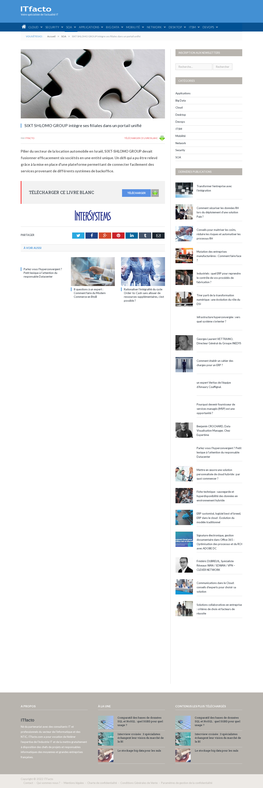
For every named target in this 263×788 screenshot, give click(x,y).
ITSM (192, 27)
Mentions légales (74, 782)
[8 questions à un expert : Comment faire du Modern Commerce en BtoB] (93, 271)
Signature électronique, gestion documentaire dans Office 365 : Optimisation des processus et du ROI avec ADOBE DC (219, 542)
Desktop (175, 27)
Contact (28, 782)
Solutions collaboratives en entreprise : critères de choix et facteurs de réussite (219, 609)
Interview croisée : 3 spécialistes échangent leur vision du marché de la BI (141, 737)
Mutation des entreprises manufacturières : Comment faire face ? (219, 256)
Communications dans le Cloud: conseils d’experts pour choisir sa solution (216, 587)
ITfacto (29, 138)
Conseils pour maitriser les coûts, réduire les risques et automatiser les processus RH (219, 234)
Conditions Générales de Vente (139, 782)
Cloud (33, 27)
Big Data (112, 27)
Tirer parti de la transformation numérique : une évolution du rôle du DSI (218, 300)
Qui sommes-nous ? (48, 782)
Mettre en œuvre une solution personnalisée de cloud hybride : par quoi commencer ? (218, 474)
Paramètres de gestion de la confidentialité (186, 782)
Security (52, 27)
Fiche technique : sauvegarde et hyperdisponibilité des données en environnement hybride (217, 496)
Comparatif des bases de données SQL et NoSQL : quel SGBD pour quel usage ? (140, 721)
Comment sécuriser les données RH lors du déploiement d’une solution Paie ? (218, 212)
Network (154, 27)
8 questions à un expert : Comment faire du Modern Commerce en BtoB (90, 293)
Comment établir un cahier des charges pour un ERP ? (215, 363)
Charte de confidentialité (102, 782)
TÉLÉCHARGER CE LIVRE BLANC (141, 138)
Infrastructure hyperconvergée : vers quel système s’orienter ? (218, 319)
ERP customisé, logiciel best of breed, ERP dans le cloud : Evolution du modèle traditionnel (219, 518)
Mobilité (133, 27)
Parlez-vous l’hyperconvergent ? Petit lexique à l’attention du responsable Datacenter (43, 272)
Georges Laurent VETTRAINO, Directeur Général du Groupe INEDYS (219, 341)
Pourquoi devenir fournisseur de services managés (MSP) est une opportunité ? (216, 409)
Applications (89, 27)
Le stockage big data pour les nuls (139, 750)
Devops (208, 27)
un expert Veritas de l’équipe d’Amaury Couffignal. (214, 385)
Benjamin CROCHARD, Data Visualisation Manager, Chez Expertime (213, 431)
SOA (69, 27)
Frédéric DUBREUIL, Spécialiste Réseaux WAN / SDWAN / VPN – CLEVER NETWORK (216, 565)
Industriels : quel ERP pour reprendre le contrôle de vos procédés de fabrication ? (219, 278)
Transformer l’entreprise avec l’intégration (214, 188)
